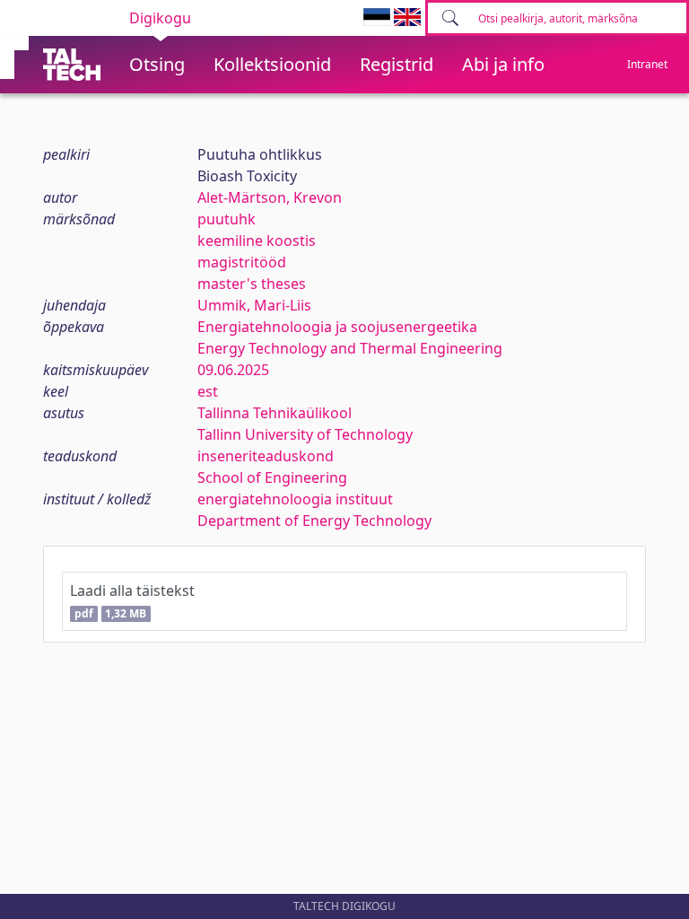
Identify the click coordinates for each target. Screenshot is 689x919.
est (207, 391)
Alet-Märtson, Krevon (269, 197)
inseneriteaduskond (265, 456)
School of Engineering (272, 477)
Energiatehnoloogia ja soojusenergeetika (337, 327)
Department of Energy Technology (314, 520)
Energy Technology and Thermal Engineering (349, 348)
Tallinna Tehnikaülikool (274, 413)
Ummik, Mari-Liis (254, 305)
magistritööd (241, 262)
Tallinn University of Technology (305, 434)
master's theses (251, 283)
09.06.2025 (233, 370)
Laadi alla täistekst (132, 601)
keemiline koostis (256, 240)
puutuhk (226, 219)
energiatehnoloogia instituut (295, 499)
